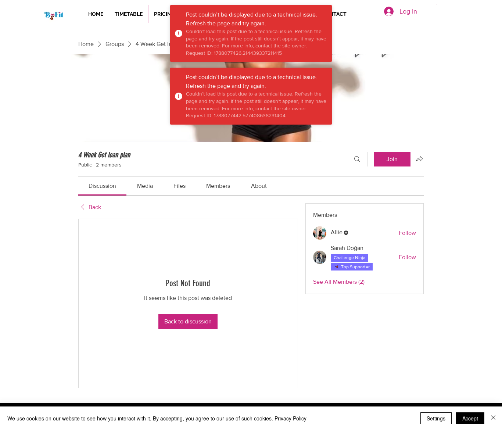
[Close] (493, 418)
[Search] (357, 159)
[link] (102, 186)
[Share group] (419, 158)
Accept (470, 418)
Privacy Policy (290, 418)
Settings (436, 418)
